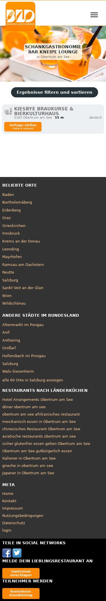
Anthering (11, 340)
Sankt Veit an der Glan (22, 288)
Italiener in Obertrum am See (29, 458)
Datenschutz (13, 523)
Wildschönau (14, 303)
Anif (6, 332)
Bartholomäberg (17, 202)
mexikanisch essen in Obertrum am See (39, 421)
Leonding (10, 249)
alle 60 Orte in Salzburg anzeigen (32, 380)
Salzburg (10, 280)
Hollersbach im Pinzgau (24, 356)
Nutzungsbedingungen (22, 515)
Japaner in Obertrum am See (28, 473)
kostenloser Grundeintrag (21, 593)
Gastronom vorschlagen (21, 573)
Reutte (8, 272)
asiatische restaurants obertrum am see (39, 436)
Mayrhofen (12, 257)
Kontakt (9, 501)
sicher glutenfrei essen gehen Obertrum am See (46, 444)
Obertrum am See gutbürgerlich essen (37, 451)
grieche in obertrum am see (27, 466)
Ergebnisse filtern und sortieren (54, 92)
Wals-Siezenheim (18, 371)
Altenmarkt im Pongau (23, 325)
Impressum (12, 508)
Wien (7, 296)
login (6, 530)
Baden (8, 195)
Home (7, 493)
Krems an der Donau (21, 241)
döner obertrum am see (24, 407)
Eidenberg (11, 210)
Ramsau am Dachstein (23, 265)
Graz (6, 218)
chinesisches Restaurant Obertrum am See (41, 429)
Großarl (9, 348)
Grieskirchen (13, 226)
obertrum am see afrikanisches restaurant (41, 414)
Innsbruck (11, 233)
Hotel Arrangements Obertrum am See (37, 399)
